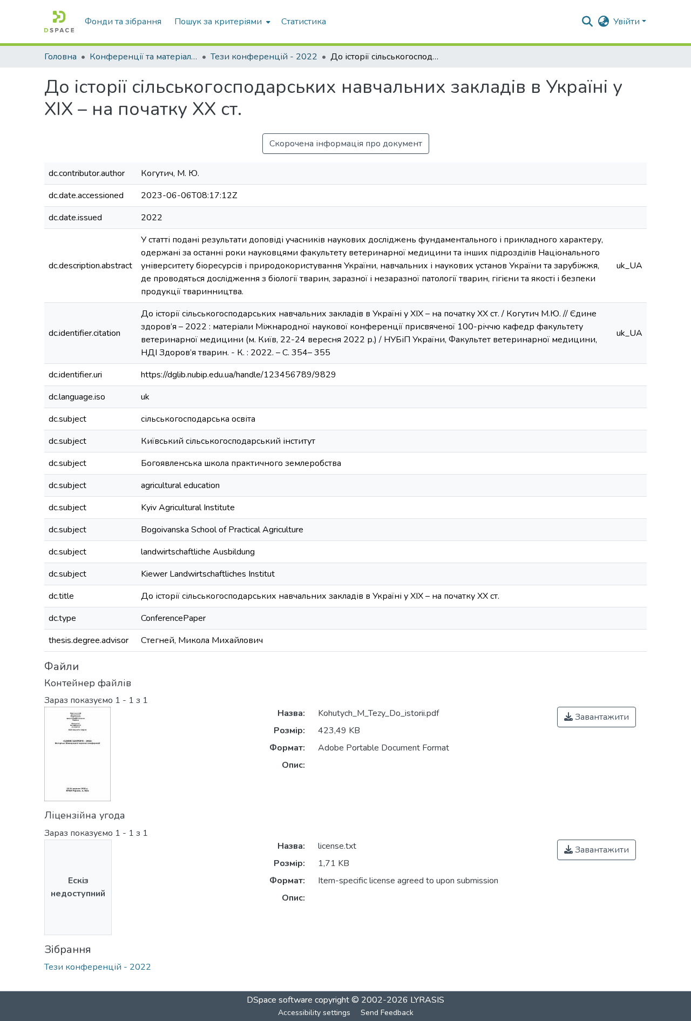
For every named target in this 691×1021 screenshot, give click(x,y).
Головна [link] (60, 57)
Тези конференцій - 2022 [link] (264, 57)
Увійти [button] (627, 22)
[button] (59, 21)
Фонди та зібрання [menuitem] (123, 22)
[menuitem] (221, 21)
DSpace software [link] (280, 1000)
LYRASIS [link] (427, 1000)
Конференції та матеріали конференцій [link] (144, 57)
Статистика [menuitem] (303, 22)
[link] (596, 717)
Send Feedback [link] (387, 1013)
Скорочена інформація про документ (345, 144)
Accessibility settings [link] (314, 1013)
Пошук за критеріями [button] (218, 22)
